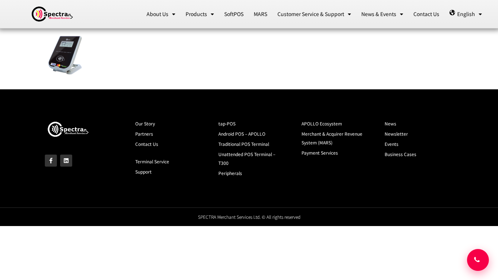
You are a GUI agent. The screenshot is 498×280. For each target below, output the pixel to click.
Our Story (145, 123)
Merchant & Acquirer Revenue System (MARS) (331, 138)
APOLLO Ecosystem (321, 123)
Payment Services (319, 152)
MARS (260, 14)
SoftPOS (234, 14)
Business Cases (400, 154)
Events (391, 144)
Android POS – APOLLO (241, 134)
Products (196, 14)
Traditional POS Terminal (243, 144)
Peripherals (230, 173)
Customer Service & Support (310, 14)
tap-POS (227, 123)
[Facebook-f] (51, 161)
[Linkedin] (66, 161)
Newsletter (396, 134)
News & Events (378, 14)
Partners (144, 134)
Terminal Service (152, 161)
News (390, 123)
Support (143, 171)
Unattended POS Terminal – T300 (246, 158)
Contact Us (426, 14)
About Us (157, 14)
